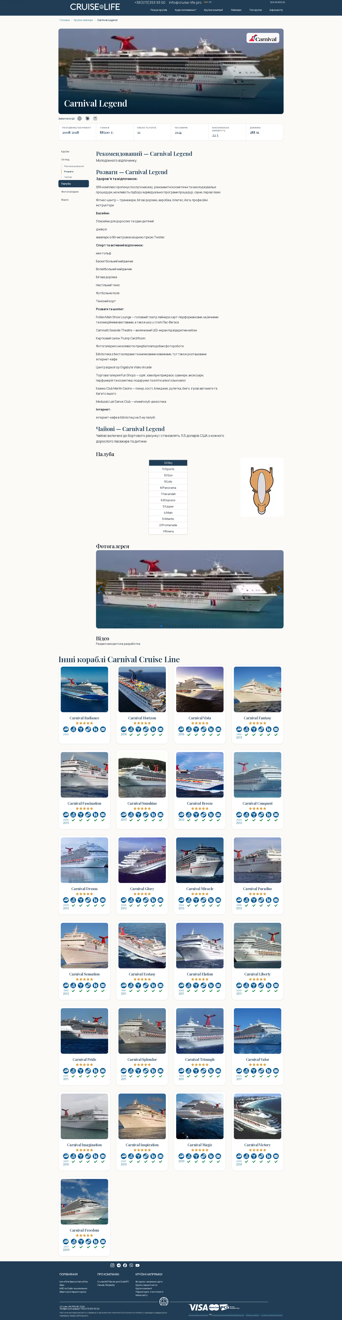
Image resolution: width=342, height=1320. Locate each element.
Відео (65, 199)
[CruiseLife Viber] (131, 1265)
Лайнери (236, 10)
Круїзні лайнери (83, 20)
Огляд (65, 159)
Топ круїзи (255, 10)
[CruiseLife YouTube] (137, 1265)
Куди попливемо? (185, 10)
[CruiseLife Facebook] (125, 1265)
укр (206, 2)
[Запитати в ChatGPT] (79, 118)
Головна (65, 20)
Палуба (66, 183)
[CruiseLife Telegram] (119, 1265)
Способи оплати (198, 1314)
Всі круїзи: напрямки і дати (149, 1281)
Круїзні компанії (213, 10)
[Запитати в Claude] (87, 118)
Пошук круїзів (159, 10)
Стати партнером (272, 1314)
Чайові (68, 177)
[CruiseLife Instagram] (112, 1265)
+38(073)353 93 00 (149, 2)
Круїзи (65, 151)
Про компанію (108, 1274)
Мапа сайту (141, 1295)
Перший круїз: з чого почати (149, 1291)
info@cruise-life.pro (185, 2)
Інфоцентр (276, 10)
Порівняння (68, 1274)
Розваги (68, 171)
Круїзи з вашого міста (146, 1285)
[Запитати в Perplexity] (95, 118)
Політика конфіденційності (228, 1314)
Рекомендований (74, 166)
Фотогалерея (70, 191)
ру (210, 2)
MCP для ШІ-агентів (219, 1266)
